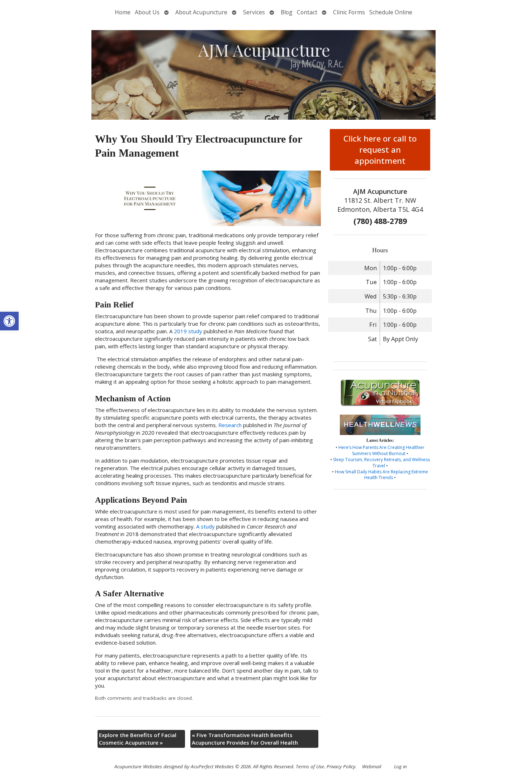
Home (122, 12)
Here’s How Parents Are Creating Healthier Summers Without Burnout (381, 450)
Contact (307, 12)
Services (254, 12)
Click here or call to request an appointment (380, 149)
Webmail (371, 766)
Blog (287, 12)
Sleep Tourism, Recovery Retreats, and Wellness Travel (381, 463)
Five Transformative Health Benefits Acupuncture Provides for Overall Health (245, 738)
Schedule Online (390, 12)
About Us (147, 12)
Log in (400, 766)
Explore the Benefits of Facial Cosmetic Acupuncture (137, 738)
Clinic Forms (349, 12)
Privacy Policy (341, 766)
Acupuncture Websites (138, 766)
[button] (9, 321)
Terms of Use (310, 766)
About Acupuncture (201, 12)
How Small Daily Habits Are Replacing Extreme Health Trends (381, 475)
